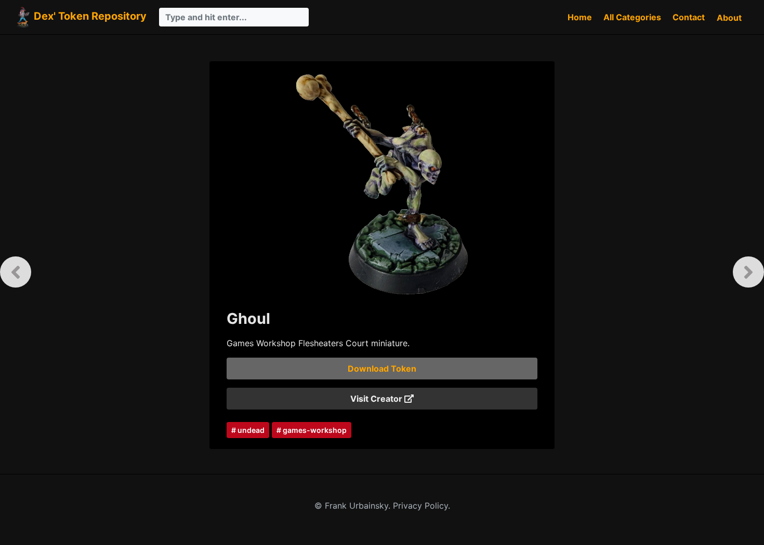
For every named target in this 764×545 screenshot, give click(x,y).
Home (580, 17)
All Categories (632, 17)
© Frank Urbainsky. (353, 505)
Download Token (382, 368)
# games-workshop (311, 430)
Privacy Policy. (421, 505)
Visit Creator (377, 398)
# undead (248, 430)
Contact (689, 17)
